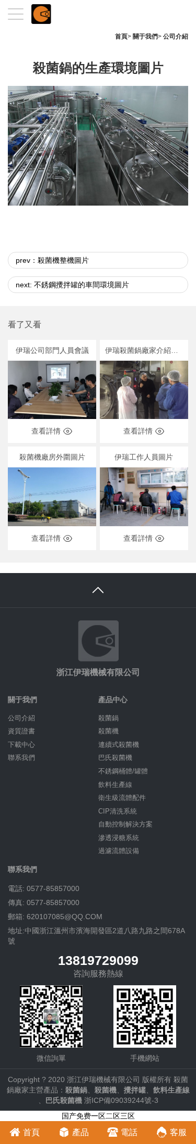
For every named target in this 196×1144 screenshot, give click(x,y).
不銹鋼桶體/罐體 (123, 771)
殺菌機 (108, 731)
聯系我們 (21, 757)
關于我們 (145, 36)
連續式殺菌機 (118, 744)
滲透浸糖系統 (118, 838)
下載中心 (21, 744)
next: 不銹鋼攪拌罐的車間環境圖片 (72, 285)
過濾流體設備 (118, 851)
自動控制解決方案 (125, 824)
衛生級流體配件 (122, 798)
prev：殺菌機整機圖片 (52, 260)
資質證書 (21, 731)
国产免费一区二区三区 (98, 1116)
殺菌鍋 (108, 718)
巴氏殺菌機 (115, 757)
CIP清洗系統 (117, 811)
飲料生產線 (115, 785)
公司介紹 (175, 36)
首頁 (121, 36)
